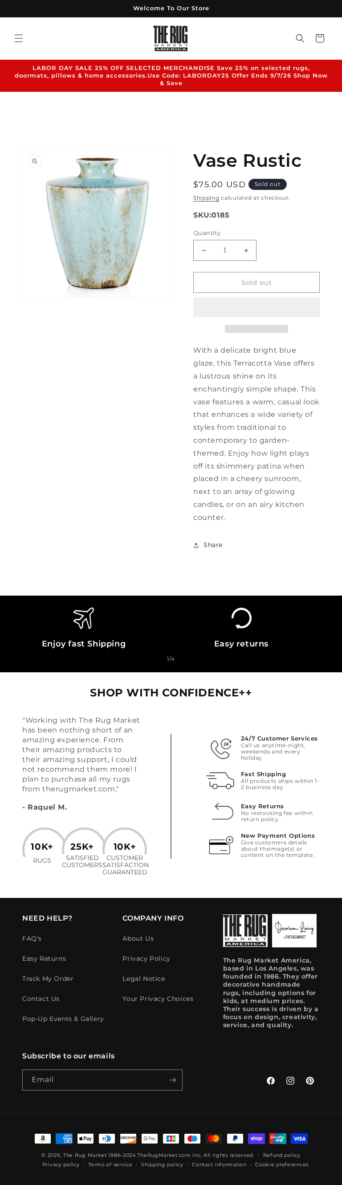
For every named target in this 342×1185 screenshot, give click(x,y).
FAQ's (32, 938)
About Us (138, 938)
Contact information (219, 1164)
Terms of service (110, 1164)
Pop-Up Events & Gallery (63, 1019)
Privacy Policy (146, 959)
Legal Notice (143, 979)
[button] (256, 307)
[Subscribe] (172, 1080)
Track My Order (47, 979)
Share (213, 545)
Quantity (206, 232)
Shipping (206, 197)
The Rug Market (85, 1155)
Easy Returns (44, 959)
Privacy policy (61, 1164)
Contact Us (41, 999)
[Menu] (18, 38)
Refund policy (282, 1155)
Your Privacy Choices (157, 999)
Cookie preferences (282, 1164)
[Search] (300, 38)
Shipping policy (162, 1164)
